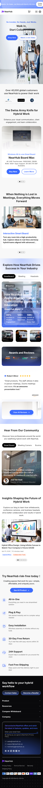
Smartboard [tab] (9, 276)
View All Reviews (20, 412)
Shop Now (12, 38)
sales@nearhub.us (14, 741)
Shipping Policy (7, 769)
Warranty (30, 766)
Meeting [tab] (21, 276)
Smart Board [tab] (9, 445)
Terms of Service (19, 766)
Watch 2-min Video (28, 38)
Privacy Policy (6, 766)
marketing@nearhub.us (15, 747)
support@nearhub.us (14, 744)
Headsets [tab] (34, 276)
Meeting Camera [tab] (25, 445)
